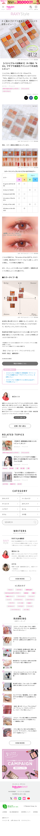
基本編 (11, 468)
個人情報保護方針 (14, 812)
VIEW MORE (20, 578)
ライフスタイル (15, 609)
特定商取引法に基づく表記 (19, 794)
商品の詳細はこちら (20, 363)
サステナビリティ (25, 820)
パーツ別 (20, 603)
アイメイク (12, 86)
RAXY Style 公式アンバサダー (11, 88)
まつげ (19, 484)
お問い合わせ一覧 (15, 820)
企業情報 (4, 812)
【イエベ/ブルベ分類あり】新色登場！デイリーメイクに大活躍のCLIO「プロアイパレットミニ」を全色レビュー (20, 375)
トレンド (31, 596)
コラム (4, 514)
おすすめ (5, 484)
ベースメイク (26, 498)
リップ (8, 599)
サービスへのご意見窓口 (24, 791)
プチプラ (11, 603)
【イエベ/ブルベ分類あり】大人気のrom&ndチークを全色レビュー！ (20, 381)
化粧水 (29, 603)
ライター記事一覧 (20, 417)
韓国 (33, 593)
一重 (17, 468)
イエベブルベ (6, 91)
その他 (24, 514)
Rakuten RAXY (11, 8)
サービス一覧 (5, 820)
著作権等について (25, 812)
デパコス (20, 606)
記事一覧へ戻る (20, 426)
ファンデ (29, 606)
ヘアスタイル (18, 599)
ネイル (24, 509)
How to (5, 468)
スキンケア (5, 498)
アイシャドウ (25, 88)
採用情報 (35, 812)
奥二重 (22, 468)
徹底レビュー (9, 596)
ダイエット (11, 606)
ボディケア (25, 504)
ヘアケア (5, 509)
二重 (28, 468)
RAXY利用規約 (12, 791)
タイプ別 (26, 609)
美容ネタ (12, 484)
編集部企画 (29, 590)
